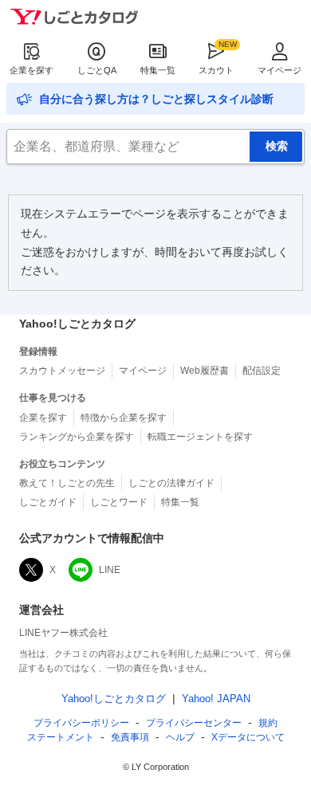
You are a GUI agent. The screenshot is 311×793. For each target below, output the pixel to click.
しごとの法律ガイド (171, 483)
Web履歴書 (204, 370)
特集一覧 (157, 70)
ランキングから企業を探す (76, 436)
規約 (268, 722)
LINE (109, 569)
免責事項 (130, 737)
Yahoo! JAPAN (216, 699)
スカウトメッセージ (62, 370)
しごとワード (119, 502)
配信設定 (261, 370)
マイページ (279, 70)
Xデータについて (248, 737)
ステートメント (60, 737)
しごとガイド (48, 502)
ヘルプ (180, 737)
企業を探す (31, 70)
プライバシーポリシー (81, 722)
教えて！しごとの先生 (67, 483)
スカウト (216, 70)
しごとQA (96, 70)
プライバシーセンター (194, 722)
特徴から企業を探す (124, 417)
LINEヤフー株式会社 (63, 632)
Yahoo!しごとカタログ (113, 699)
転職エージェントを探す (200, 436)
